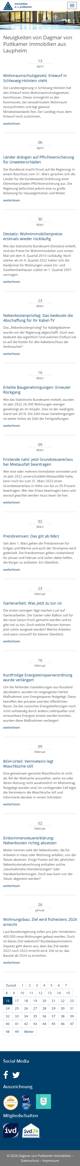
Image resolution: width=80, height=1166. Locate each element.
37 (53, 1016)
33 (17, 1016)
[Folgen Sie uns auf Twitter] (16, 1075)
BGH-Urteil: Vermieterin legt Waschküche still (28, 764)
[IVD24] (31, 1130)
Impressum (50, 1160)
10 (22, 993)
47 (72, 1024)
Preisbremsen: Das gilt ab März (31, 536)
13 (50, 993)
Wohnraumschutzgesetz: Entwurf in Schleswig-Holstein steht (35, 78)
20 (44, 1001)
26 (26, 1008)
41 (17, 1024)
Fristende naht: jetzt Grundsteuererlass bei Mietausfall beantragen (38, 462)
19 (35, 1001)
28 (44, 1008)
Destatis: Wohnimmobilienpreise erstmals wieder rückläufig (32, 236)
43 (35, 1024)
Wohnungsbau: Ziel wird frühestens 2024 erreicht (40, 922)
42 (26, 1024)
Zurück (11, 985)
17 (17, 1001)
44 (44, 1024)
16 (8, 1001)
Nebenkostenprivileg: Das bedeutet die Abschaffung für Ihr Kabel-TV (38, 318)
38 (63, 1016)
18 (26, 1001)
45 (53, 1024)
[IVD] (10, 1130)
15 (68, 993)
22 (63, 1001)
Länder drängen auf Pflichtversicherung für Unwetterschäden (38, 159)
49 (17, 1031)
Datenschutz (30, 1160)
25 (17, 1008)
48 (8, 1031)
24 (8, 1008)
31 (72, 1008)
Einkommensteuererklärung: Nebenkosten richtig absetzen (30, 840)
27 (35, 1008)
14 (59, 993)
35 (35, 1016)
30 (63, 1008)
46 (63, 1024)
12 (40, 993)
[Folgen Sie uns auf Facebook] (5, 1075)
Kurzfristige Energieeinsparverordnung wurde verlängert (37, 677)
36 (44, 1016)
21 (53, 1001)
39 (72, 1016)
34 (26, 1016)
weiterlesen (11, 123)
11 (31, 993)
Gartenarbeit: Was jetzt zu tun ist (32, 603)
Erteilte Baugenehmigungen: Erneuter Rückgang (37, 390)
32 (8, 1016)
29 (53, 1008)
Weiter (29, 1031)
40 (8, 1024)
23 (72, 1001)
